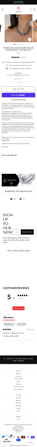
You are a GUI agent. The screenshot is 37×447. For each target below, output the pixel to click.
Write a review (18, 308)
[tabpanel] (18, 335)
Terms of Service (18, 386)
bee (17, 124)
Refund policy (18, 389)
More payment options (18, 99)
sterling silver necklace (9, 113)
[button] (6, 440)
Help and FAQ (19, 379)
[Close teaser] (11, 436)
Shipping (16, 75)
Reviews (18, 371)
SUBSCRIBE (27, 232)
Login (18, 419)
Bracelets (18, 400)
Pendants (18, 405)
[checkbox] (21, 324)
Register (18, 416)
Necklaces (18, 403)
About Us (18, 373)
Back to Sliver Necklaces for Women (20, 360)
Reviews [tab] (9, 317)
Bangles (18, 397)
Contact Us (18, 376)
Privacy (18, 381)
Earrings (18, 395)
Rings (18, 410)
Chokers (18, 408)
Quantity (19, 79)
